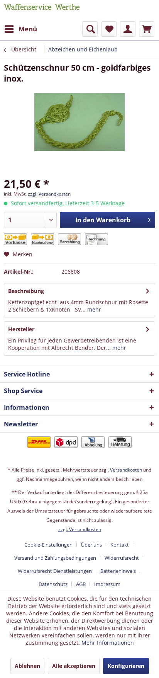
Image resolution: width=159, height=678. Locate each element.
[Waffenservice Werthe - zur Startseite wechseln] (42, 10)
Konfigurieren (126, 665)
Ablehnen (27, 665)
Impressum (107, 584)
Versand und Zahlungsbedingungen (55, 557)
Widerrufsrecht (122, 557)
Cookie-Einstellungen (48, 544)
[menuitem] (20, 29)
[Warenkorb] (146, 29)
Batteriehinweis (118, 570)
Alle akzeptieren (73, 665)
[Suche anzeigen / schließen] (90, 29)
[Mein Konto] (127, 29)
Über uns (91, 544)
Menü (28, 28)
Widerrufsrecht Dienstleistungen (55, 570)
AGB (81, 584)
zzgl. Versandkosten (49, 194)
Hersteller (21, 329)
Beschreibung (26, 291)
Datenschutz (53, 584)
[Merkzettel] (109, 29)
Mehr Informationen (107, 642)
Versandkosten (126, 470)
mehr (93, 309)
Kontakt (119, 544)
